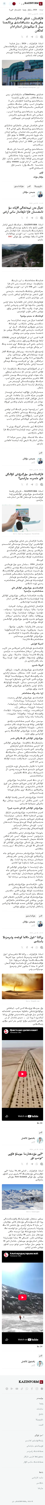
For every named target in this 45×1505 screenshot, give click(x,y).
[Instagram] (41, 37)
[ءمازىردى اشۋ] (4, 4)
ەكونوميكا (38, 186)
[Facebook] (27, 37)
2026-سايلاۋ (32, 10)
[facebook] (32, 1388)
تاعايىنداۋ (18, 10)
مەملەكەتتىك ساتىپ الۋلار (33, 1462)
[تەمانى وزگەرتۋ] (12, 4)
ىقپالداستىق (19, 186)
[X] (22, 37)
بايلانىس (39, 1483)
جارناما (40, 1488)
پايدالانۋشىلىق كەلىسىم (34, 1441)
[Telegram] (31, 37)
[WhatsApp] (36, 37)
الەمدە (41, 1425)
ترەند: (41, 10)
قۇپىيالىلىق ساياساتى (35, 1446)
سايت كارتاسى (37, 1478)
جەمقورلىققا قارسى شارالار (33, 1457)
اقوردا (11, 10)
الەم (29, 186)
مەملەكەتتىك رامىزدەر (35, 1451)
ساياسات (40, 1409)
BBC (10, 237)
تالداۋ (41, 1414)
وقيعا (24, 10)
